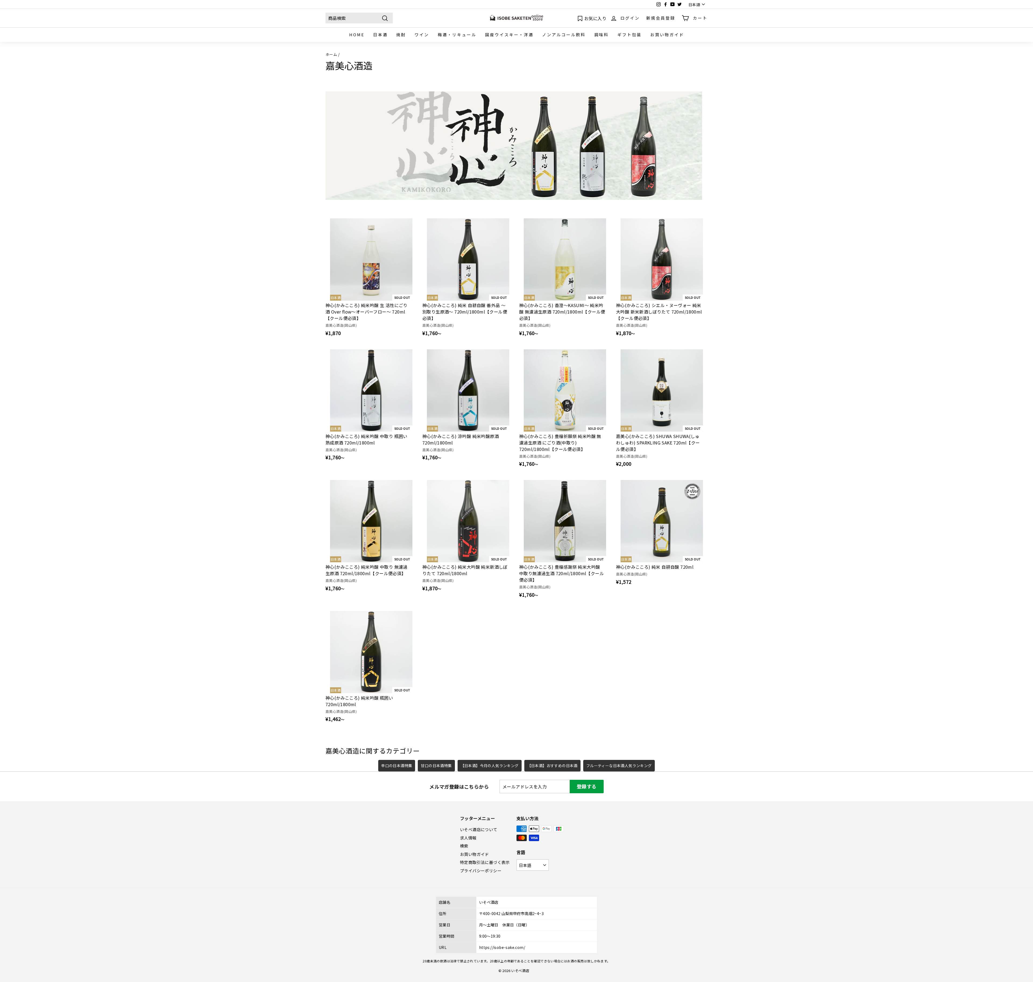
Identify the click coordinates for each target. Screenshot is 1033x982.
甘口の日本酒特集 (436, 765)
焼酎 (401, 34)
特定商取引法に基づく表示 (485, 862)
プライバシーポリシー (480, 870)
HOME (357, 34)
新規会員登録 (660, 18)
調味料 (601, 34)
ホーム (331, 54)
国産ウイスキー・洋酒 (509, 34)
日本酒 (380, 34)
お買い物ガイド (667, 34)
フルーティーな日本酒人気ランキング (619, 765)
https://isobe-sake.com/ (502, 947)
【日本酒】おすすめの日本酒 (552, 765)
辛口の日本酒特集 (396, 765)
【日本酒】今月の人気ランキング (490, 765)
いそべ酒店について (478, 829)
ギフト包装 (629, 34)
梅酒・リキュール (457, 34)
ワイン (422, 34)
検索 (464, 846)
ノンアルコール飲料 (564, 34)
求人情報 (468, 838)
